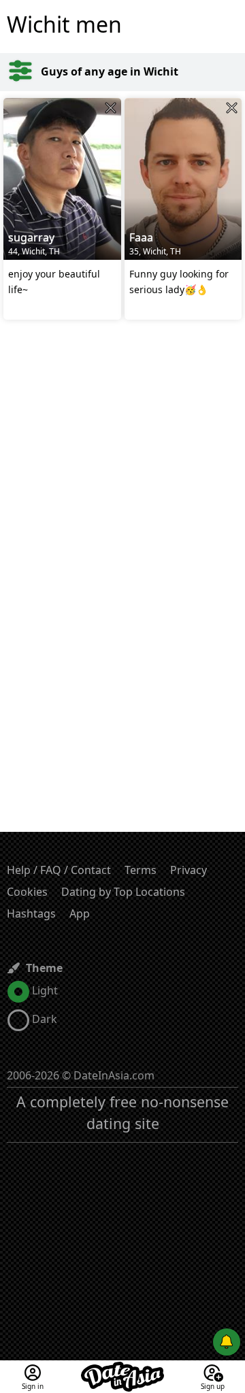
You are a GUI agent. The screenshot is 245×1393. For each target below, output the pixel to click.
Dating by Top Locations (123, 891)
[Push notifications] (226, 1342)
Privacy (188, 869)
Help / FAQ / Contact (59, 869)
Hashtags (31, 913)
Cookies (27, 891)
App (79, 913)
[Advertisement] (122, 465)
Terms (141, 869)
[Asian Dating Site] (122, 1368)
